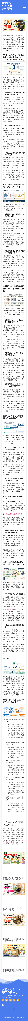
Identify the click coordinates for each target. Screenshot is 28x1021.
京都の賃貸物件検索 (8, 609)
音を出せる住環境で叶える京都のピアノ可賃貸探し (13, 909)
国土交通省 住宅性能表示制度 (14, 514)
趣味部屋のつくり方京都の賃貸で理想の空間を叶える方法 (13, 940)
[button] (14, 1009)
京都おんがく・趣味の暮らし (7, 7)
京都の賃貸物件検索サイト (16, 174)
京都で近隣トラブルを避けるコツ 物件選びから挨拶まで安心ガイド (13, 878)
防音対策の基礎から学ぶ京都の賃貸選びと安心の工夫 (13, 970)
